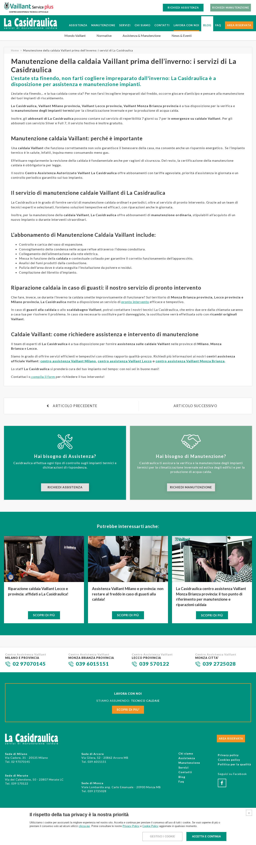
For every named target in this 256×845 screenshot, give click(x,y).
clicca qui (84, 826)
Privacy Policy (131, 826)
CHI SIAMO (142, 25)
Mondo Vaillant (75, 35)
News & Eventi (182, 35)
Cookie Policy (150, 826)
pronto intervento (135, 302)
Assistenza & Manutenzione (142, 35)
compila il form (43, 376)
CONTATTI (162, 25)
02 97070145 (29, 664)
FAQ (218, 25)
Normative (104, 35)
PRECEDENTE (75, 406)
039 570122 (154, 664)
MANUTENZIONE (103, 25)
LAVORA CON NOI (186, 25)
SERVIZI (125, 25)
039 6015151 (92, 664)
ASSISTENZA (78, 25)
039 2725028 (219, 664)
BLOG (207, 25)
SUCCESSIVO (195, 406)
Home (15, 50)
